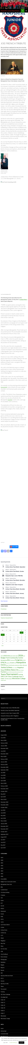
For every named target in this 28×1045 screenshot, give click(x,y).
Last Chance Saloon (5, 924)
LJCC (13, 667)
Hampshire (21, 662)
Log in (2, 1028)
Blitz (8, 660)
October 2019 (4, 791)
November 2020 (4, 767)
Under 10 (3, 999)
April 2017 (3, 847)
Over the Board (4, 954)
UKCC (3, 676)
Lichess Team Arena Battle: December (15, 589)
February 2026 (4, 743)
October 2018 (4, 807)
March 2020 (3, 783)
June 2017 (3, 842)
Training (20, 674)
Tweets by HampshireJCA (7, 618)
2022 (8, 656)
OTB (16, 670)
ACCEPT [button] (21, 1042)
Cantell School (4, 889)
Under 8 (2, 1010)
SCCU (22, 672)
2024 (14, 655)
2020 (5, 656)
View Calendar (4, 601)
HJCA (3, 665)
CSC (2, 897)
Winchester (9, 678)
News (2, 670)
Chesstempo (3, 609)
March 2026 (3, 740)
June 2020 (3, 775)
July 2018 (3, 810)
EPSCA (3, 662)
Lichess (9, 667)
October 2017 (4, 831)
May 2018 (3, 815)
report (8, 672)
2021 (2, 862)
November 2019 (4, 788)
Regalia (2, 965)
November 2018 (4, 804)
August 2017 (4, 837)
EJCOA (24, 660)
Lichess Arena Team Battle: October (15, 571)
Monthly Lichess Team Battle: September (10, 710)
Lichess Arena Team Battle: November (15, 580)
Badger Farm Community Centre (12, 658)
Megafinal (20, 667)
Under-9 (21, 676)
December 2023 (4, 753)
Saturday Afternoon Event (15, 672)
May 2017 (3, 845)
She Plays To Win (5, 983)
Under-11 (3, 678)
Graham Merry (23, 299)
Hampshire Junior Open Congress (14, 584)
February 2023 (4, 759)
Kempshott (4, 387)
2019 (2, 655)
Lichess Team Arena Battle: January (15, 593)
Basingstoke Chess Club (6, 884)
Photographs (4, 959)
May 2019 (3, 794)
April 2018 (3, 818)
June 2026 (3, 737)
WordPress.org (4, 1036)
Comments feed (4, 1033)
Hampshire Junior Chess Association (11, 11)
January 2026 (4, 745)
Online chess (10, 670)
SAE (10, 672)
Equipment (8, 662)
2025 (17, 655)
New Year (3, 943)
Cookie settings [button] (13, 1042)
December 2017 (4, 826)
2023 (11, 655)
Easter (2, 900)
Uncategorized (4, 997)
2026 (20, 655)
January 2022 (4, 761)
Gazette (10, 400)
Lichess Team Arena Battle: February (15, 598)
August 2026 (4, 735)
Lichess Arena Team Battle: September (15, 567)
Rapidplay (4, 672)
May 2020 (3, 778)
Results (2, 970)
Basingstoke (4, 660)
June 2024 (3, 751)
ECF (2, 903)
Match (16, 667)
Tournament (12, 674)
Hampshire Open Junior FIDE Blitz (14, 575)
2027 (24, 655)
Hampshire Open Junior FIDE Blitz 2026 (10, 707)
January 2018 (4, 823)
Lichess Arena (4, 930)
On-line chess (4, 948)
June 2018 (3, 812)
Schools (2, 981)
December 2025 (4, 748)
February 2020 (4, 786)
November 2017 (4, 829)
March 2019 (3, 799)
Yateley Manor (3, 680)
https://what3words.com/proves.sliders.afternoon (16, 665)
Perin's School (21, 670)
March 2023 (3, 756)
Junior (3, 667)
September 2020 (4, 769)
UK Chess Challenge (11, 676)
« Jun (2, 645)
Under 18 (3, 1007)
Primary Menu (26, 11)
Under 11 (3, 1002)
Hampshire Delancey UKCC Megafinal (9, 715)
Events (2, 913)
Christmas (12, 660)
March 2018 (3, 821)
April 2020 (3, 780)
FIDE (15, 662)
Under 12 (3, 1005)
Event (12, 662)
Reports (2, 967)
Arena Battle (4, 879)
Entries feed (3, 1031)
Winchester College (18, 678)
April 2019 (3, 796)
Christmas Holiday (5, 892)
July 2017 (3, 839)
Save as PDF (15, 546)
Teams (3, 674)
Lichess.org (3, 932)
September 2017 (4, 834)
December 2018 (4, 802)
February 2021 (4, 764)
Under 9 (2, 1013)
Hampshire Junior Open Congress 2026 (10, 713)
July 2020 (3, 772)
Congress (18, 660)
